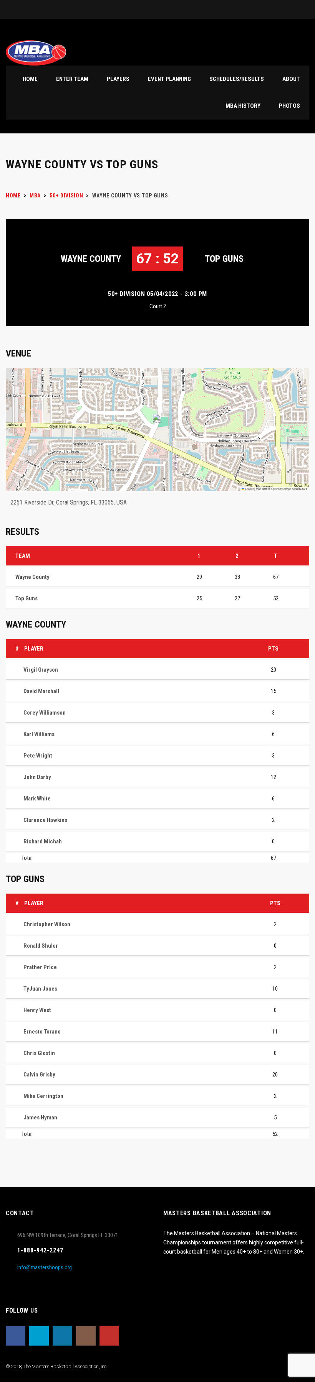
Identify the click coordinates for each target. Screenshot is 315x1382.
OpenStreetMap (281, 488)
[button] (157, 421)
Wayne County (91, 258)
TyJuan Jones (40, 988)
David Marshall (41, 691)
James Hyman (40, 1117)
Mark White (37, 798)
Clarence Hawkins (45, 820)
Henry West (37, 1010)
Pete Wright (37, 755)
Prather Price (40, 967)
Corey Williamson (44, 712)
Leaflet (249, 488)
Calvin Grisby (39, 1074)
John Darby (37, 777)
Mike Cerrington (43, 1096)
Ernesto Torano (42, 1031)
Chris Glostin (39, 1053)
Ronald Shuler (40, 945)
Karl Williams (39, 734)
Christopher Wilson (46, 924)
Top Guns (224, 258)
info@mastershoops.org (44, 1267)
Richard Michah (42, 841)
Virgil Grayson (40, 669)
